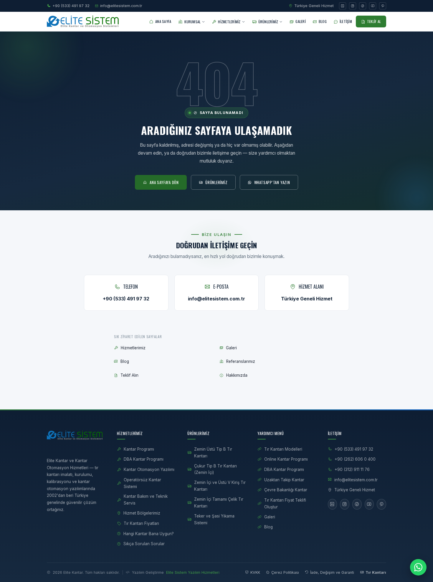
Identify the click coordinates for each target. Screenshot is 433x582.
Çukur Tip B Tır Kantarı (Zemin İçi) (215, 469)
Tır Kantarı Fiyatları (141, 523)
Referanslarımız (240, 361)
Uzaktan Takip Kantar (284, 479)
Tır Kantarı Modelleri (283, 449)
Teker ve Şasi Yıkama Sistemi (214, 519)
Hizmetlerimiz (133, 347)
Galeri (231, 347)
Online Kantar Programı (286, 459)
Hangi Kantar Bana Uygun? (148, 533)
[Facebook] (362, 5)
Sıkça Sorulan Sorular (144, 543)
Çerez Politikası (285, 572)
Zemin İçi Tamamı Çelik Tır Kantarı (218, 502)
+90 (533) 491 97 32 (71, 6)
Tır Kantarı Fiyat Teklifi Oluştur (285, 503)
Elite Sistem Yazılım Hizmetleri (192, 572)
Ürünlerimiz (216, 182)
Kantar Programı (139, 449)
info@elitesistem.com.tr (121, 6)
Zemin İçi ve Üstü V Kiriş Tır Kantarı (220, 486)
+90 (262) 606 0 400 (355, 459)
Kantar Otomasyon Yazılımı (149, 469)
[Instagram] (352, 5)
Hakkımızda (236, 375)
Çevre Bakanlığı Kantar (285, 489)
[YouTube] (372, 5)
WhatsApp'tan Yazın (272, 182)
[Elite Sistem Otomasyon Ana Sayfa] (84, 21)
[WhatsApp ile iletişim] (418, 567)
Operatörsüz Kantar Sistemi (142, 483)
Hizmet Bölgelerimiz (141, 513)
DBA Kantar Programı (143, 459)
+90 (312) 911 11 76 (352, 469)
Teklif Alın (129, 375)
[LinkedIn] (342, 5)
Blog (124, 361)
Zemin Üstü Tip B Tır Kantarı (213, 452)
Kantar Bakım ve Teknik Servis (146, 499)
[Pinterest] (382, 5)
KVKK (255, 572)
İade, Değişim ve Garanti (332, 572)
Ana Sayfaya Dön (164, 182)
